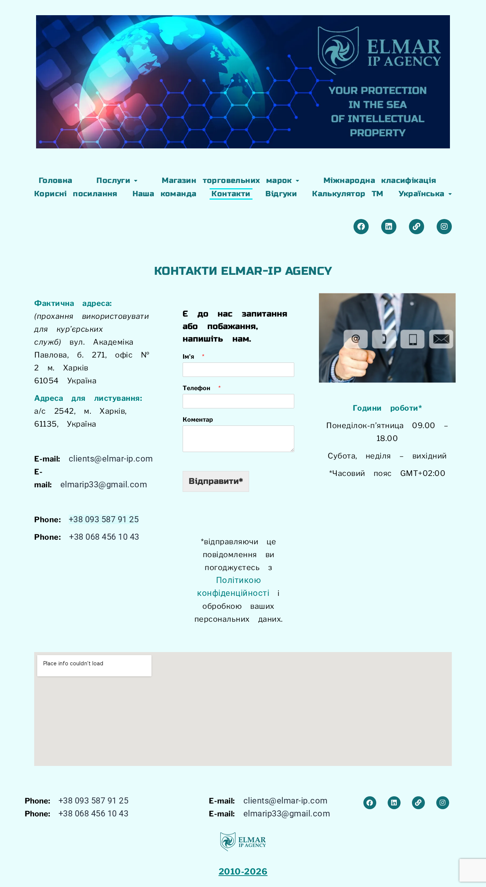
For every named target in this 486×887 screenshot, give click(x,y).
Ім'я (193, 356)
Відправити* (216, 481)
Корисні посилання (75, 194)
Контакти (230, 194)
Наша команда (165, 194)
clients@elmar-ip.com (111, 458)
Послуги (113, 180)
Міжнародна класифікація (379, 180)
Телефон (202, 388)
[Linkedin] (388, 226)
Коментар (198, 419)
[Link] (416, 226)
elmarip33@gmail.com (103, 484)
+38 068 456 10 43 (104, 537)
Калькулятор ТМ (347, 194)
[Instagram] (444, 226)
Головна (56, 180)
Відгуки (281, 194)
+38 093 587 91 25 (104, 519)
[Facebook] (361, 226)
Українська (422, 194)
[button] (117, 180)
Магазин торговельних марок (227, 180)
